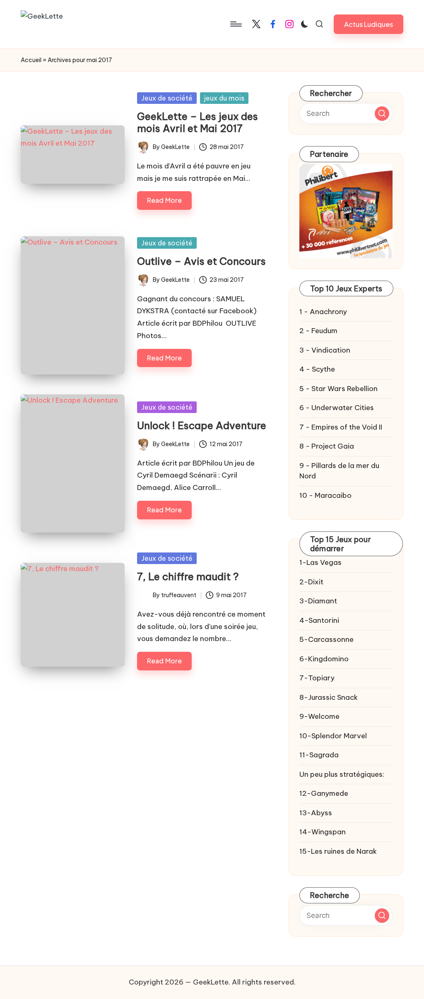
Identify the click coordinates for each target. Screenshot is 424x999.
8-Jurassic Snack (328, 697)
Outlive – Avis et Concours (201, 261)
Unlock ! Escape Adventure (201, 425)
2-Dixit (311, 581)
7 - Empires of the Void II (340, 427)
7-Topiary (317, 677)
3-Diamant (318, 600)
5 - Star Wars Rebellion (338, 388)
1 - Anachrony (323, 311)
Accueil (31, 60)
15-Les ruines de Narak (338, 851)
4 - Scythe (317, 369)
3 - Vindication (324, 350)
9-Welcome (319, 716)
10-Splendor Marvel (333, 735)
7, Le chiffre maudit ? (188, 576)
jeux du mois (224, 98)
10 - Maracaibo (325, 495)
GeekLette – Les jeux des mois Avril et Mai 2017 (197, 122)
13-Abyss (315, 812)
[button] (368, 24)
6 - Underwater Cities (336, 407)
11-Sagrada (319, 754)
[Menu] (235, 24)
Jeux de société (167, 98)
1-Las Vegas (320, 562)
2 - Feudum (318, 330)
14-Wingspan (322, 831)
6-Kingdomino (324, 658)
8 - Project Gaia (326, 446)
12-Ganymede (323, 793)
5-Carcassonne (326, 639)
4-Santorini (319, 620)
